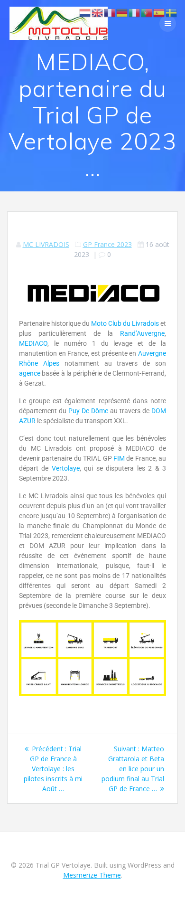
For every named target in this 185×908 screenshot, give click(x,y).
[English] (98, 12)
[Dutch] (85, 12)
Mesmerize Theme (92, 875)
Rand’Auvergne (142, 333)
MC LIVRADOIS (46, 244)
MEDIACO (33, 343)
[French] (110, 12)
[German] (122, 12)
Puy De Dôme (88, 411)
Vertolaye (66, 468)
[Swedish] (172, 12)
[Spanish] (159, 12)
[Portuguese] (147, 12)
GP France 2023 (107, 244)
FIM (119, 458)
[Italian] (135, 12)
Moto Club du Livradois (125, 323)
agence (29, 373)
